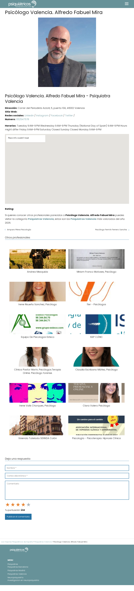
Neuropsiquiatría (15, 577)
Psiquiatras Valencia (17, 574)
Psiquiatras (13, 564)
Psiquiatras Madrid (16, 570)
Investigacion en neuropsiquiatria (23, 580)
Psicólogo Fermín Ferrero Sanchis (111, 229)
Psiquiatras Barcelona (18, 567)
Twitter (69, 115)
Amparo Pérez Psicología (19, 229)
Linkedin (29, 115)
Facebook (57, 115)
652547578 (22, 119)
